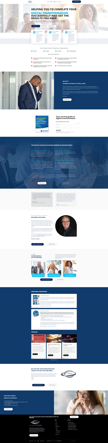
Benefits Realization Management (72, 426)
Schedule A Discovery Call (37, 244)
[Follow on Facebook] (71, 441)
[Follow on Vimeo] (74, 441)
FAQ (60, 1)
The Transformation (44, 295)
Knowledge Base (58, 426)
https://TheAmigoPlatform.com (52, 326)
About (51, 1)
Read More (35, 355)
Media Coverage (58, 430)
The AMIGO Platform (44, 311)
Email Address (58, 124)
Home (48, 1)
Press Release (58, 432)
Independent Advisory (70, 422)
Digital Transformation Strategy (72, 425)
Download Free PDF (52, 244)
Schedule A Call (76, 1)
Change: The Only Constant (36, 345)
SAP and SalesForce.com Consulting (72, 429)
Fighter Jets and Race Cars (68, 345)
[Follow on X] (72, 441)
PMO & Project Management (71, 423)
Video (57, 429)
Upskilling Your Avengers (54, 344)
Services (54, 1)
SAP (58, 1)
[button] (78, 346)
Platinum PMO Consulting (68, 86)
